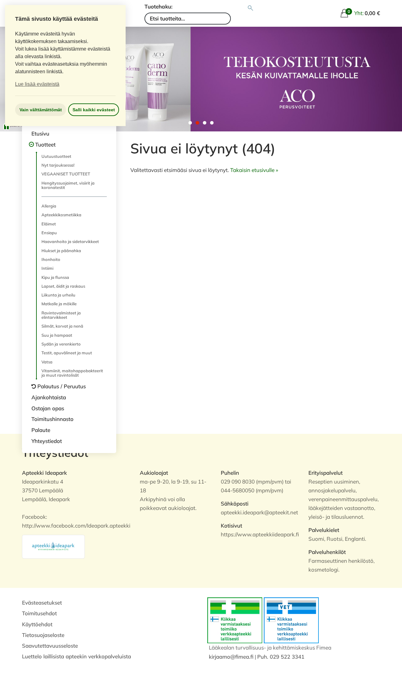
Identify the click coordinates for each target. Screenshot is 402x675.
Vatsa (46, 361)
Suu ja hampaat (56, 335)
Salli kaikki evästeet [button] (94, 109)
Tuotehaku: (158, 6)
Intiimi (47, 268)
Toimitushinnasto (52, 419)
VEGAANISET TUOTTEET (65, 173)
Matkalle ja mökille (59, 303)
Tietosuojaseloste (43, 635)
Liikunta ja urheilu (58, 294)
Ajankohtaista (48, 397)
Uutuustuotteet (56, 156)
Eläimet (48, 223)
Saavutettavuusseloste (50, 645)
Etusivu (40, 133)
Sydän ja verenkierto (61, 343)
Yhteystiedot (46, 441)
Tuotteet (45, 144)
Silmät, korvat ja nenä (62, 326)
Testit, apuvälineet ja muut (66, 352)
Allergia (48, 205)
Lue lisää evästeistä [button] (37, 84)
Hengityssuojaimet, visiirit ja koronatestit (68, 185)
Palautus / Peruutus (61, 386)
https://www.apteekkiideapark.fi (260, 534)
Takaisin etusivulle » (254, 170)
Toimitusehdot (39, 613)
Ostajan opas (47, 408)
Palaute (40, 430)
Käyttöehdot (37, 624)
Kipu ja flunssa (55, 277)
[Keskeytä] (6, 127)
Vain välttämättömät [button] (40, 109)
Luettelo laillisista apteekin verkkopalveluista (76, 656)
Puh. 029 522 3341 (280, 656)
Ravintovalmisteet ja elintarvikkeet (61, 315)
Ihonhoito (50, 259)
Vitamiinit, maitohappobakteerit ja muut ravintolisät (72, 373)
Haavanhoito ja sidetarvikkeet (70, 241)
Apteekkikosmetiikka (61, 214)
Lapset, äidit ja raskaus (63, 286)
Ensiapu (49, 232)
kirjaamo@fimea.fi (231, 656)
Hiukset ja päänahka (61, 250)
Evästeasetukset (42, 602)
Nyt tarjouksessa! (57, 165)
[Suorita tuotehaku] (250, 8)
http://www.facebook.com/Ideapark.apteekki (76, 525)
